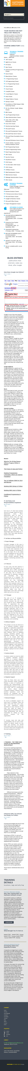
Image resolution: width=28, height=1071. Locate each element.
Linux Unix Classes (10, 123)
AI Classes (8, 64)
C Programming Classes (12, 78)
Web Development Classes (12, 172)
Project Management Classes (13, 203)
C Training (7, 734)
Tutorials (5, 1018)
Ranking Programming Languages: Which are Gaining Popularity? (13, 474)
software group (14, 1064)
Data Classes (9, 96)
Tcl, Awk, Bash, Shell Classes (13, 164)
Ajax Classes (9, 67)
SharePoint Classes (11, 159)
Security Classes (10, 157)
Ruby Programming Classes (13, 152)
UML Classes (9, 167)
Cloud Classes (9, 89)
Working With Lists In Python (12, 490)
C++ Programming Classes (12, 83)
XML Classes (9, 179)
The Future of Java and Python (13, 469)
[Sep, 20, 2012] (7, 735)
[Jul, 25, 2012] (7, 817)
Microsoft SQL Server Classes (13, 133)
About (5, 1021)
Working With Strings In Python (13, 486)
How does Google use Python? (14, 272)
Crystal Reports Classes (12, 94)
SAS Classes (9, 154)
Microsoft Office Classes (12, 201)
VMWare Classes (10, 169)
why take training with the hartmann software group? (13, 894)
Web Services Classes (11, 174)
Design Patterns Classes (12, 99)
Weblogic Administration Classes (14, 177)
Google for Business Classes (13, 198)
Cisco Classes (9, 86)
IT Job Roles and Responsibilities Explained (12, 501)
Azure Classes (9, 73)
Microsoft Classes (10, 128)
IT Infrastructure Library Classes (14, 194)
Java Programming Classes (12, 114)
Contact (5, 1023)
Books (5, 1024)
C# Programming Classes (12, 81)
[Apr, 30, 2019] (7, 504)
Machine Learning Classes (12, 126)
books (10, 27)
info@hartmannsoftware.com (15, 1042)
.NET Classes (9, 59)
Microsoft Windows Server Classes (15, 140)
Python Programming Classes (13, 149)
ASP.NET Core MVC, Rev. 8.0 (13, 240)
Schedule (6, 1015)
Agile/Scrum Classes (11, 62)
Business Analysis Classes (12, 191)
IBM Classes (9, 112)
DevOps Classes (10, 101)
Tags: (6, 275)
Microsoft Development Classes (14, 131)
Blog (5, 1019)
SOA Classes (9, 162)
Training (5, 1011)
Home (5, 27)
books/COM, (17, 27)
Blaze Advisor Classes (11, 76)
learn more (8, 922)
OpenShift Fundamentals (12, 229)
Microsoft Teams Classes (12, 196)
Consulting (6, 1016)
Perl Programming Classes (12, 147)
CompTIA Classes (10, 91)
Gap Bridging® (7, 1013)
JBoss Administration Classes (13, 117)
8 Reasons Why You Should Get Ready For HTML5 (13, 814)
